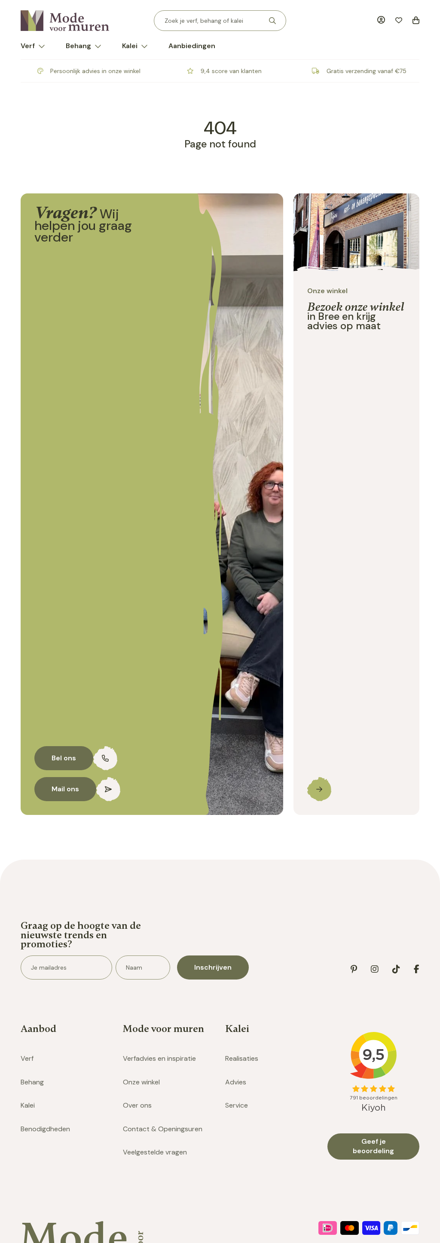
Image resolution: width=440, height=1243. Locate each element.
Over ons (137, 1105)
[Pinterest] (354, 969)
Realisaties (241, 1058)
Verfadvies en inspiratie (159, 1058)
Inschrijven (213, 967)
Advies (235, 1082)
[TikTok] (396, 969)
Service (236, 1105)
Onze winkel (141, 1082)
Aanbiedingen (191, 45)
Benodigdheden (45, 1128)
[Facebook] (416, 969)
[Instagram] (375, 969)
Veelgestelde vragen (155, 1152)
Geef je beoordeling (373, 1146)
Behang (78, 45)
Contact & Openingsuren (162, 1128)
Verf (28, 45)
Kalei (130, 45)
